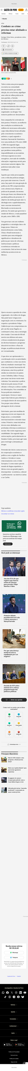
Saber (22, 13)
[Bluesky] (22, 997)
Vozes (16, 13)
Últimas (10, 13)
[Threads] (9, 997)
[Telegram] (14, 997)
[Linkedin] (20, 992)
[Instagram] (16, 992)
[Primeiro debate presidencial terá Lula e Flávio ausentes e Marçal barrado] (14, 603)
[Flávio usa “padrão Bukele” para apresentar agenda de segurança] (4, 770)
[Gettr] (18, 997)
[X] (12, 992)
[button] (14, 745)
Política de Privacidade (14, 1051)
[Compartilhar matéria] (8, 46)
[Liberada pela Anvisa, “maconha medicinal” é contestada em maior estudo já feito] (4, 790)
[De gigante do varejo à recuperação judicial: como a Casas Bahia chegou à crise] (4, 780)
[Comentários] (3, 46)
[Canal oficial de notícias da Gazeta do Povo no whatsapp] (3, 992)
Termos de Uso (14, 1055)
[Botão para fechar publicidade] (27, 1063)
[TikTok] (5, 997)
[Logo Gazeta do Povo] (10, 10)
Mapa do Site (14, 1062)
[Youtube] (25, 992)
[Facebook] (7, 992)
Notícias (4, 13)
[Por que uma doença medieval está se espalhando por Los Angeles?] (14, 638)
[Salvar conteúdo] (12, 46)
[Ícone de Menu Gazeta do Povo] (1, 10)
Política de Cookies (14, 1058)
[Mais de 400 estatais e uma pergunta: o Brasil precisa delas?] (4, 759)
